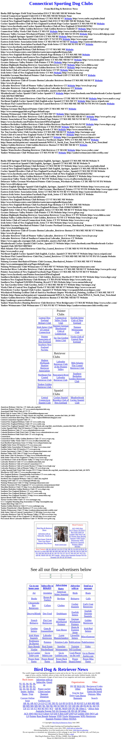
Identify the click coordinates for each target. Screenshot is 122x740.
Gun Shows (46, 541)
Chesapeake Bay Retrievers (33, 605)
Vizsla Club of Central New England (77, 339)
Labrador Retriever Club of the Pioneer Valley (61, 365)
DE (69, 549)
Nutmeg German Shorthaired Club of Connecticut (60, 330)
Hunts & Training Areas (75, 630)
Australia (72, 555)
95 (31, 683)
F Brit (61, 713)
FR (61, 557)
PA (48, 553)
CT (64, 549)
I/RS (76, 534)
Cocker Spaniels (75, 605)
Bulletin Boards (94, 689)
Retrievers (74, 542)
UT (64, 553)
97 (20, 686)
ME (50, 551)
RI (50, 553)
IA (79, 549)
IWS (80, 534)
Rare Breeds (81, 536)
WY (81, 553)
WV (78, 553)
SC (53, 553)
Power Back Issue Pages (61, 660)
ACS (26, 713)
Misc (98, 694)
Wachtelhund (47, 649)
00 (31, 686)
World (69, 557)
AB (37, 555)
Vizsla (82, 538)
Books (34, 598)
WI (75, 553)
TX (61, 553)
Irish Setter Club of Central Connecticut (44, 329)
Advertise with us (75, 587)
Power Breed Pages (47, 660)
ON (47, 555)
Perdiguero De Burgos (34, 642)
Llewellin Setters (74, 636)
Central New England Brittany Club (44, 320)
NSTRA (77, 546)
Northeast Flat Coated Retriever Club (44, 377)
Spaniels (81, 542)
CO (61, 549)
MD (47, 551)
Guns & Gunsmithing (47, 629)
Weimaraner (75, 540)
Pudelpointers (88, 642)
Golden (72, 534)
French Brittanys (34, 621)
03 (24, 689)
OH (40, 553)
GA (74, 549)
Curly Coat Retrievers (88, 605)
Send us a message (88, 587)
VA (66, 553)
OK (42, 553)
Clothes (61, 605)
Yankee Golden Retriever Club (44, 385)
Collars (47, 605)
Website (68, 18)
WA (72, 553)
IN (86, 549)
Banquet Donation (44, 695)
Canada (56, 555)
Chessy (75, 530)
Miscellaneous (88, 636)
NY (37, 553)
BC (40, 555)
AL (50, 549)
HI (77, 549)
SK (53, 555)
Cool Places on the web (75, 654)
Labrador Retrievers (47, 636)
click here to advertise (80, 730)
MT (66, 551)
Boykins (61, 598)
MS (63, 551)
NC (69, 551)
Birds (75, 593)
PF (75, 686)
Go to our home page (34, 587)
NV (86, 551)
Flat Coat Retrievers (47, 621)
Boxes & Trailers (47, 598)
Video (88, 646)
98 (24, 686)
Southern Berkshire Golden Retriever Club (77, 377)
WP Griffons (75, 649)
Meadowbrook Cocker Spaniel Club (77, 400)
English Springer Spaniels (88, 613)
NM (82, 551)
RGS (79, 686)
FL (72, 549)
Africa (63, 555)
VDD (78, 538)
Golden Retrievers (88, 621)
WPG (82, 540)
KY (39, 551)
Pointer (74, 536)
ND (71, 551)
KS (36, 551)
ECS (71, 530)
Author (30, 691)
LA (41, 551)
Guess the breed (94, 691)
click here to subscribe (74, 728)
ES (80, 530)
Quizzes (91, 694)
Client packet (44, 691)
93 (24, 683)
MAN (43, 555)
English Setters (75, 613)
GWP (79, 532)
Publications (74, 642)
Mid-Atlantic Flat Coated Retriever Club (77, 365)
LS (70, 536)
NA (82, 555)
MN (56, 551)
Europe (78, 555)
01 (34, 686)
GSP (75, 532)
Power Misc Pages (88, 660)
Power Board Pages (75, 660)
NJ (80, 551)
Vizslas (34, 649)
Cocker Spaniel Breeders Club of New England (61, 400)
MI (54, 551)
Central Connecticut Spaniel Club (45, 400)
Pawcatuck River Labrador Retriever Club (61, 377)
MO (59, 551)
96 (34, 683)
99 (27, 686)
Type (31, 694)
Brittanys (75, 598)
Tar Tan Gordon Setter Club (61, 339)
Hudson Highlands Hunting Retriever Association (44, 365)
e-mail (71, 734)
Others (80, 544)
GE (63, 557)
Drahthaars (62, 613)
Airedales (47, 593)
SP (66, 557)
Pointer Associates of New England (44, 339)
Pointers (75, 544)
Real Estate (47, 646)
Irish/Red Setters (88, 629)
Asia (67, 555)
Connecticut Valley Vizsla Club (61, 320)
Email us (48, 536)
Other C (82, 708)
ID (81, 549)
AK (47, 549)
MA (44, 551)
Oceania (53, 557)
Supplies (61, 646)
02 (21, 689)
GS (83, 532)
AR (52, 549)
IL (83, 549)
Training (75, 646)
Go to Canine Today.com (34, 654)
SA (85, 555)
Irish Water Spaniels (34, 636)
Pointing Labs (61, 642)
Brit (81, 528)
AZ (55, 549)
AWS (78, 528)
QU (50, 555)
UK (58, 557)
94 (27, 683)
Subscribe (40, 536)
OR (45, 553)
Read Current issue (60, 544)
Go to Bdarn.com (47, 654)
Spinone (73, 538)
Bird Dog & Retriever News (44, 529)
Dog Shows (48, 543)
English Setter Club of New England (77, 320)
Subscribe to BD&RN (47, 587)
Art (34, 593)
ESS (82, 530)
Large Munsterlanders (61, 636)
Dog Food (47, 613)
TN (58, 553)
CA (58, 549)
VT (69, 553)
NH (77, 551)
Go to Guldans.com (61, 654)
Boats (88, 593)
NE (74, 551)
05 (31, 689)
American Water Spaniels (61, 593)
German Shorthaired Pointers (61, 621)
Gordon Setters (34, 629)
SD (55, 553)
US (84, 553)
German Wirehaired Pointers (75, 621)
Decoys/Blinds (34, 613)
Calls (88, 598)
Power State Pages (33, 660)
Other (77, 689)
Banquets (40, 543)
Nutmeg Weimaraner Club (77, 329)
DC (66, 549)
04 (27, 689)
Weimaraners (61, 649)
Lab (83, 534)
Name (24, 694)
